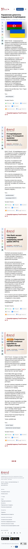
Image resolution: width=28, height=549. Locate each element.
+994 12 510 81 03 (4, 483)
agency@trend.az (4, 485)
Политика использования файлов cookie (10, 525)
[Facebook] (5, 533)
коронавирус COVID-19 (11, 198)
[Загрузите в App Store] (5, 538)
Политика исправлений (6, 507)
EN (11, 546)
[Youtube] (11, 533)
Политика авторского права (7, 523)
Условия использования (6, 519)
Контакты (3, 503)
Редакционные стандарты (7, 505)
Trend (21, 58)
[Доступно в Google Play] (14, 538)
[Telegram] (14, 533)
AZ (14, 546)
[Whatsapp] (2, 533)
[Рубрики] (25, 9)
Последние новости (5, 491)
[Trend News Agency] (5, 472)
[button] (2, 22)
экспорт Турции (9, 425)
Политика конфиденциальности (8, 521)
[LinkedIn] (17, 533)
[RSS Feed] (20, 533)
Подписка (3, 512)
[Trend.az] (5, 9)
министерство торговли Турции (13, 427)
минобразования (10, 195)
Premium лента (4, 493)
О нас (2, 499)
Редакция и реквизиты (6, 501)
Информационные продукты (7, 514)
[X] (8, 533)
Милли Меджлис (9, 96)
